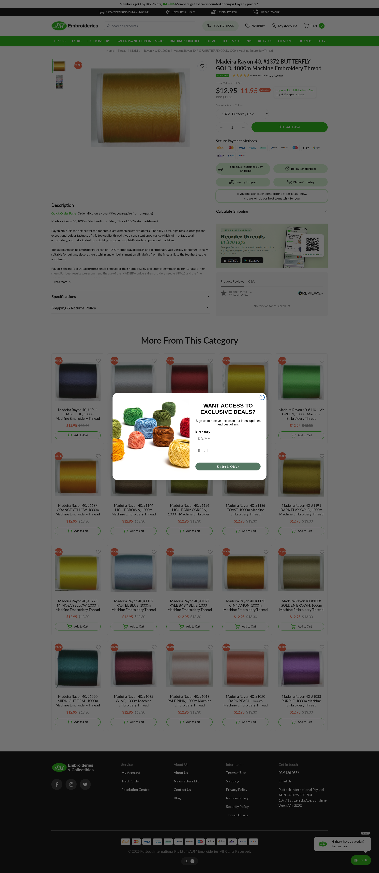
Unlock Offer (228, 466)
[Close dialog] (262, 397)
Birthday (203, 432)
